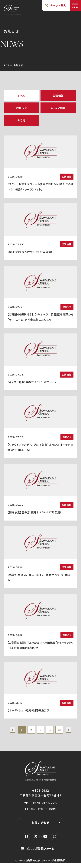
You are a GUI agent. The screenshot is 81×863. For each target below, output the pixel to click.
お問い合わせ (40, 823)
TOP (6, 65)
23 (59, 730)
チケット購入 (58, 5)
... (50, 730)
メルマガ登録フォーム (40, 848)
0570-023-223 (45, 803)
